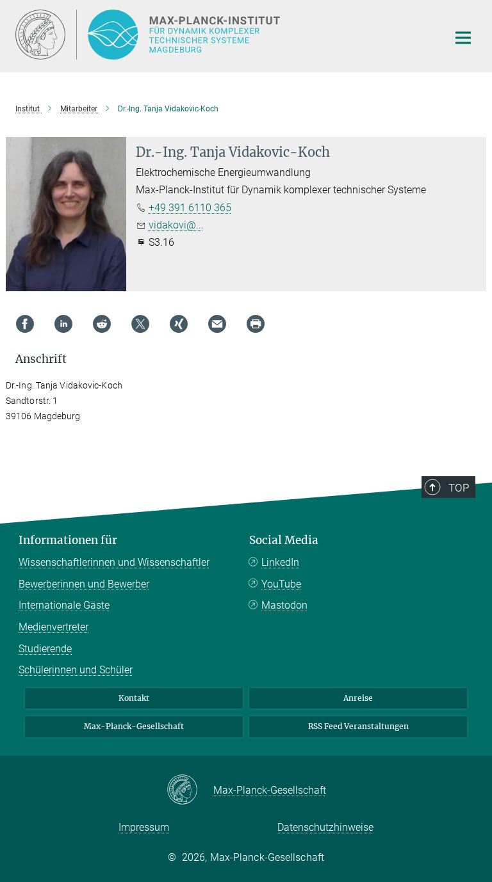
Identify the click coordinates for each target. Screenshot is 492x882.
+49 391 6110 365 (190, 208)
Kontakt (134, 698)
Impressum (144, 827)
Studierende (45, 649)
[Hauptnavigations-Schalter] (463, 38)
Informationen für (68, 540)
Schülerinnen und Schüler (76, 670)
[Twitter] (140, 323)
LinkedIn (280, 562)
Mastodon (284, 605)
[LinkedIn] (63, 323)
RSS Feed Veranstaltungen (358, 726)
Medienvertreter (53, 627)
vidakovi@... (176, 225)
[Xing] (178, 323)
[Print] (255, 323)
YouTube (281, 584)
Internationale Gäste (64, 605)
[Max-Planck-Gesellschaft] (190, 790)
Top (458, 487)
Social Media (283, 540)
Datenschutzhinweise (325, 827)
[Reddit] (101, 323)
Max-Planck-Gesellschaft (134, 726)
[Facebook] (25, 323)
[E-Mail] (217, 323)
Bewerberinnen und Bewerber (84, 584)
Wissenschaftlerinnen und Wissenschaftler (114, 562)
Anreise (358, 698)
